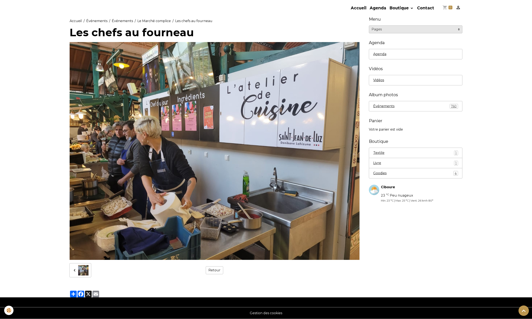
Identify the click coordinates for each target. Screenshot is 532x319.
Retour (214, 270)
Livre (415, 163)
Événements (96, 21)
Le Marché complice (154, 21)
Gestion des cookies (266, 313)
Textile (415, 153)
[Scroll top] (523, 310)
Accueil (358, 7)
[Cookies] (9, 310)
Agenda (378, 7)
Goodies (415, 173)
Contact (425, 7)
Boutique (399, 7)
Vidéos (378, 80)
